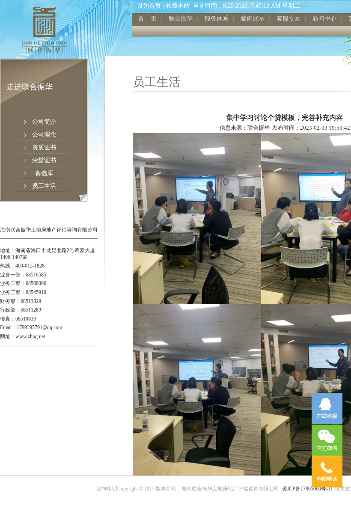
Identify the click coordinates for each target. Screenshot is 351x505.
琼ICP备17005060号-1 (306, 489)
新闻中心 (324, 18)
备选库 (44, 173)
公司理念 (44, 134)
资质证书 (44, 147)
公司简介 (44, 122)
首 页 (147, 18)
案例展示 (253, 18)
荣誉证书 (44, 160)
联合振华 (181, 18)
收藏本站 (178, 6)
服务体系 (217, 18)
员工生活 (44, 186)
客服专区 (288, 18)
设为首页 (149, 6)
